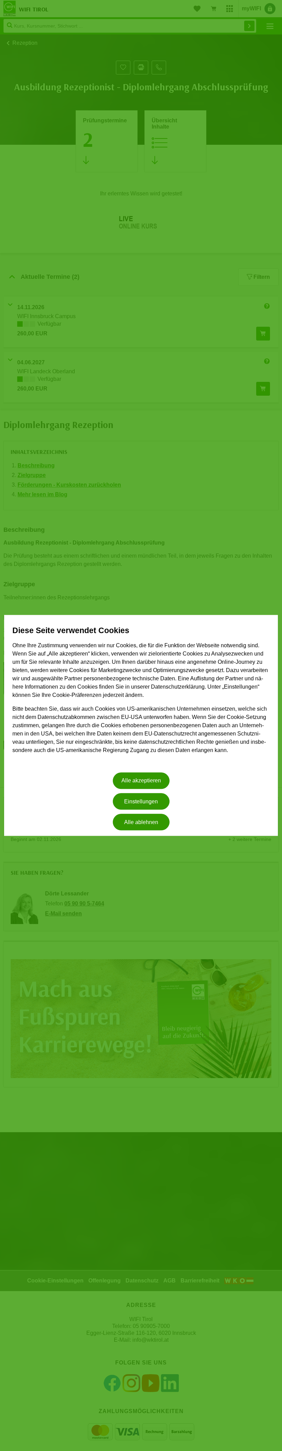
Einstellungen (141, 801)
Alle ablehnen (141, 822)
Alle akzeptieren (141, 781)
